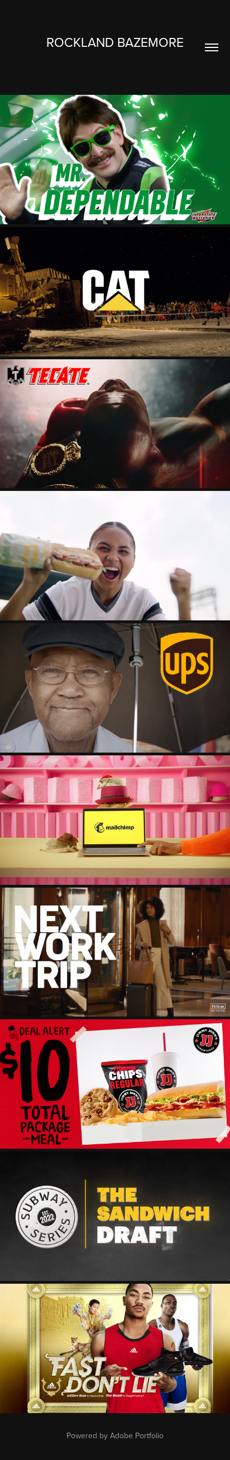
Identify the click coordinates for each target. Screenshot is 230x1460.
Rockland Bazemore (115, 42)
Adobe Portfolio (137, 1435)
